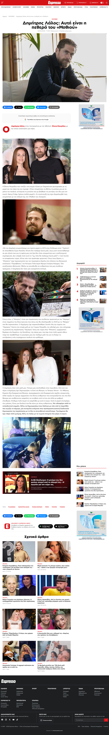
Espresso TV (5, 700)
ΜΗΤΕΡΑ (54, 507)
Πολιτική (3, 693)
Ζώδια (81, 688)
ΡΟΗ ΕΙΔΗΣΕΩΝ (5, 7)
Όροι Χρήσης (36, 707)
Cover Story (4, 696)
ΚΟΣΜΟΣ (56, 7)
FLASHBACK (12, 507)
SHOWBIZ (26, 7)
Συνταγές (66, 695)
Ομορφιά (66, 691)
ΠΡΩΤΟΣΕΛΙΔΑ (78, 7)
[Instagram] (6, 719)
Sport (34, 688)
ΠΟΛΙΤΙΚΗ (48, 7)
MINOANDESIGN (58, 730)
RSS (17, 707)
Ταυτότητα (35, 703)
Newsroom (54, 31)
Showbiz (19, 688)
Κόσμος (3, 695)
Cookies (106, 726)
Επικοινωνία (36, 705)
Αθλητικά (97, 691)
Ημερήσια (82, 691)
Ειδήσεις (4, 688)
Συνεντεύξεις (5, 705)
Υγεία (64, 693)
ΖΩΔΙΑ (70, 7)
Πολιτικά (97, 695)
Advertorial (19, 703)
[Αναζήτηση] (106, 2)
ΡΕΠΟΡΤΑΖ (40, 7)
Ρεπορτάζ (4, 691)
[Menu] (2, 2)
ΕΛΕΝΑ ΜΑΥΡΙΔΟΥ (37, 507)
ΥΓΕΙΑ (86, 7)
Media (18, 695)
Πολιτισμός (52, 688)
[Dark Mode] (102, 3)
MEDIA (33, 7)
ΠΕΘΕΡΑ (62, 507)
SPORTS (63, 7)
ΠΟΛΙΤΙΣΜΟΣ (94, 7)
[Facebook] (2, 719)
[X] (9, 719)
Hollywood (19, 693)
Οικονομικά (97, 693)
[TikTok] (17, 719)
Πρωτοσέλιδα (99, 688)
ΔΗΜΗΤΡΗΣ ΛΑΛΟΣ (24, 507)
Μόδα (65, 696)
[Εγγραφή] (106, 720)
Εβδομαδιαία (83, 693)
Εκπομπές (4, 703)
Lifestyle (66, 688)
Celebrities (19, 691)
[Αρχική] (8, 681)
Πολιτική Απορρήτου (96, 726)
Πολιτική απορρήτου (38, 708)
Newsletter (19, 705)
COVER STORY (17, 7)
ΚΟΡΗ (47, 507)
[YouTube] (13, 719)
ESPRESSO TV (104, 7)
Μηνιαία (81, 695)
